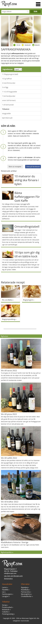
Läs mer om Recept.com (13, 576)
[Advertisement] (20, 326)
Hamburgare (7, 594)
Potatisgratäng (7, 614)
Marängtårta (26, 594)
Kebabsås (5, 609)
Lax (3, 592)
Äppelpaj (24, 587)
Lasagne (5, 596)
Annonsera (8, 578)
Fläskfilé (5, 590)
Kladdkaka (25, 590)
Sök (35, 11)
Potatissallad (7, 607)
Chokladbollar (26, 596)
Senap (4, 605)
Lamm (4, 587)
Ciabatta (5, 612)
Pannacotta (25, 592)
